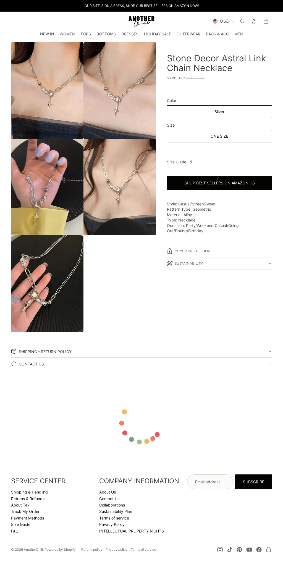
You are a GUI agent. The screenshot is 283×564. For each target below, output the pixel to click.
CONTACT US (31, 364)
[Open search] (242, 21)
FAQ (15, 531)
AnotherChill (33, 549)
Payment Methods (27, 518)
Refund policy (92, 549)
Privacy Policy (112, 524)
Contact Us (109, 498)
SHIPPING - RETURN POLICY (45, 351)
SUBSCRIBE (253, 481)
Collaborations (112, 505)
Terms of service (114, 518)
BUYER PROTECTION (193, 251)
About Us (107, 492)
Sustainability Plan (115, 511)
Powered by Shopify (60, 549)
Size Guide (177, 162)
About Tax (20, 505)
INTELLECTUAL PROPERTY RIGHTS (131, 531)
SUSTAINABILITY (189, 263)
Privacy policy (117, 549)
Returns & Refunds (27, 498)
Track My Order (25, 511)
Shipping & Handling (29, 492)
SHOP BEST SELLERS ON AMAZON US (219, 183)
